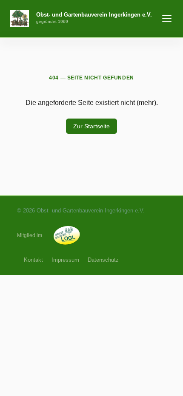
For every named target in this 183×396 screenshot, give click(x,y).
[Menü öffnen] (166, 18)
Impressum (65, 260)
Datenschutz (103, 260)
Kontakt (33, 260)
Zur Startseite (91, 126)
